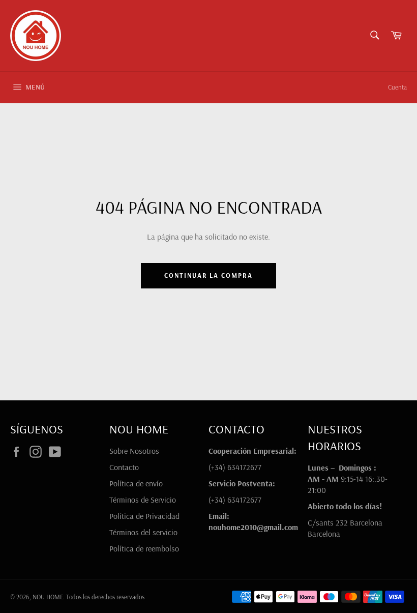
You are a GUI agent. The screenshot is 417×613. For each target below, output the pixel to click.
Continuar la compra (208, 275)
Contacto (124, 467)
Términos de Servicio (142, 499)
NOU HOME (48, 597)
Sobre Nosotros (134, 451)
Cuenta (397, 87)
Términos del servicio (143, 532)
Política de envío (136, 483)
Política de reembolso (144, 548)
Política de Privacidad (144, 516)
